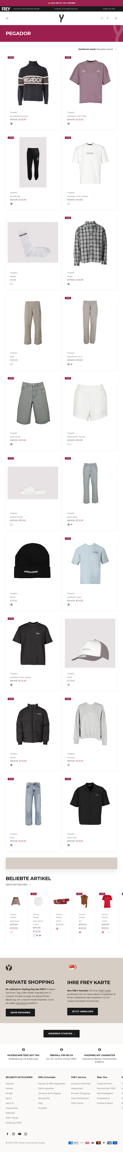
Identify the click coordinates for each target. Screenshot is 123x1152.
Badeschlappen (16, 517)
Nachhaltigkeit (105, 1093)
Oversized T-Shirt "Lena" (77, 116)
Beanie (12, 597)
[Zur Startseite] (6, 9)
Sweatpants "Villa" (75, 357)
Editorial (10, 1113)
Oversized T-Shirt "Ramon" (78, 196)
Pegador (13, 112)
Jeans (12, 838)
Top (80, 921)
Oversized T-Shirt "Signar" (20, 677)
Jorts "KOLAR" (15, 437)
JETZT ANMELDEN (82, 1011)
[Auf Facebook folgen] (7, 1134)
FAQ (40, 1103)
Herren (9, 1088)
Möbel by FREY (14, 1122)
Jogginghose (15, 196)
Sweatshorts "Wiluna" (76, 437)
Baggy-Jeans (72, 517)
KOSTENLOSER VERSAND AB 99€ (27, 9)
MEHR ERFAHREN (20, 1012)
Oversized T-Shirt (74, 597)
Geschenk (21, 1003)
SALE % (10, 1103)
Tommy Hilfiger (13, 915)
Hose (12, 357)
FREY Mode (12, 1118)
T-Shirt (104, 921)
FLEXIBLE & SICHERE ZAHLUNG (66, 9)
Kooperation (103, 1098)
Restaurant (77, 1088)
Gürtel (58, 921)
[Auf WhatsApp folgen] (25, 1134)
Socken (13, 276)
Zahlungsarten (46, 1088)
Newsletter (44, 1098)
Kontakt (42, 1108)
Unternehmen (104, 1083)
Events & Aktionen (81, 1083)
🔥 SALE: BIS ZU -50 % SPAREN (61, 3)
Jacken (70, 276)
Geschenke (12, 1108)
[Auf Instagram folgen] (13, 1134)
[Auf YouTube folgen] (19, 1134)
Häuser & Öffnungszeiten (51, 1083)
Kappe (69, 677)
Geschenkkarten (80, 1098)
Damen (10, 1083)
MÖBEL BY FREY (109, 9)
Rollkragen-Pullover (19, 116)
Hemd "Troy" (72, 838)
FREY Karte (105, 990)
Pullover (71, 757)
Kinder (9, 1093)
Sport (9, 1098)
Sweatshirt (14, 921)
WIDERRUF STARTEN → (61, 1033)
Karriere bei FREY (106, 1088)
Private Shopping (80, 1093)
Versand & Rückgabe (49, 1093)
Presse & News (105, 1103)
